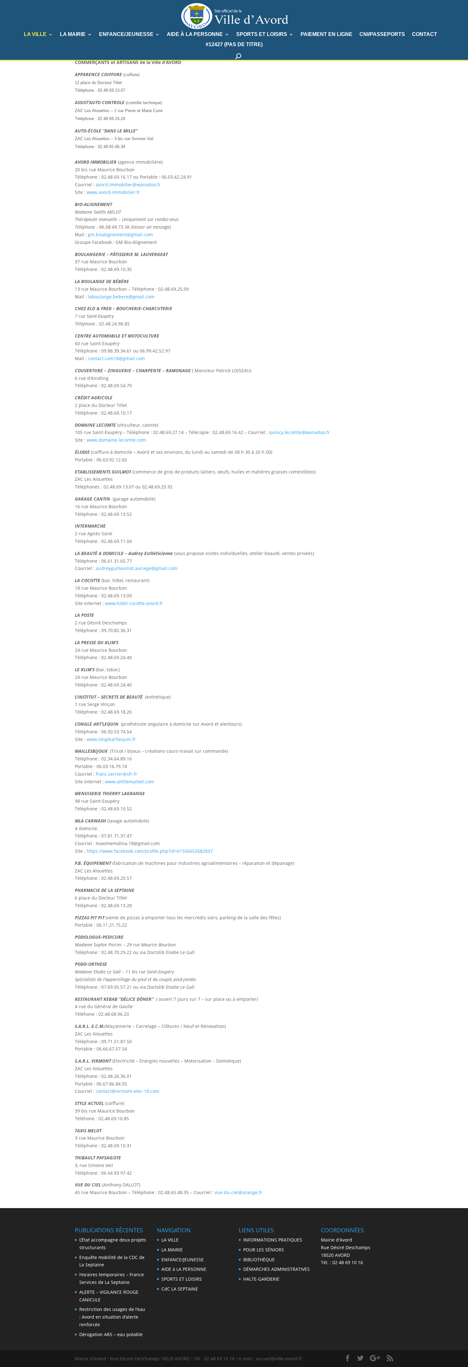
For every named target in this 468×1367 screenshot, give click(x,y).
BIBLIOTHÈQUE (259, 1260)
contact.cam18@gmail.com (116, 358)
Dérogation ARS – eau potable (111, 1334)
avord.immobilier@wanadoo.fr (128, 185)
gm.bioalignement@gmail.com (120, 234)
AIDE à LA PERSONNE (195, 34)
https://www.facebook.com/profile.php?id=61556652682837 (150, 851)
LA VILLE (35, 34)
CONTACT (424, 34)
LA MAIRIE (172, 1250)
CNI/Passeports (382, 34)
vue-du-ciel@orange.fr (238, 1192)
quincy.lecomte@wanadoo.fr (299, 432)
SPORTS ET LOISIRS (261, 34)
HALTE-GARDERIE (261, 1279)
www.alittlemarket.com (129, 782)
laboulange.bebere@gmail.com (121, 297)
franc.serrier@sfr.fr (116, 774)
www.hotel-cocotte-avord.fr (134, 603)
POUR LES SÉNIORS (263, 1250)
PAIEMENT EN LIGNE (326, 34)
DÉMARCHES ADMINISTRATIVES (276, 1269)
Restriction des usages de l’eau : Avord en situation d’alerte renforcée (112, 1317)
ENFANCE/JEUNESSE (126, 34)
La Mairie (73, 34)
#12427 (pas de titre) (234, 44)
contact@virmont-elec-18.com (127, 1091)
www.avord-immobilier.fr (113, 192)
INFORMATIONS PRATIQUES (272, 1240)
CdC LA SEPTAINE (179, 1289)
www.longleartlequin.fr (111, 739)
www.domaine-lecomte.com (116, 440)
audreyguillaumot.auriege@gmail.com (136, 568)
